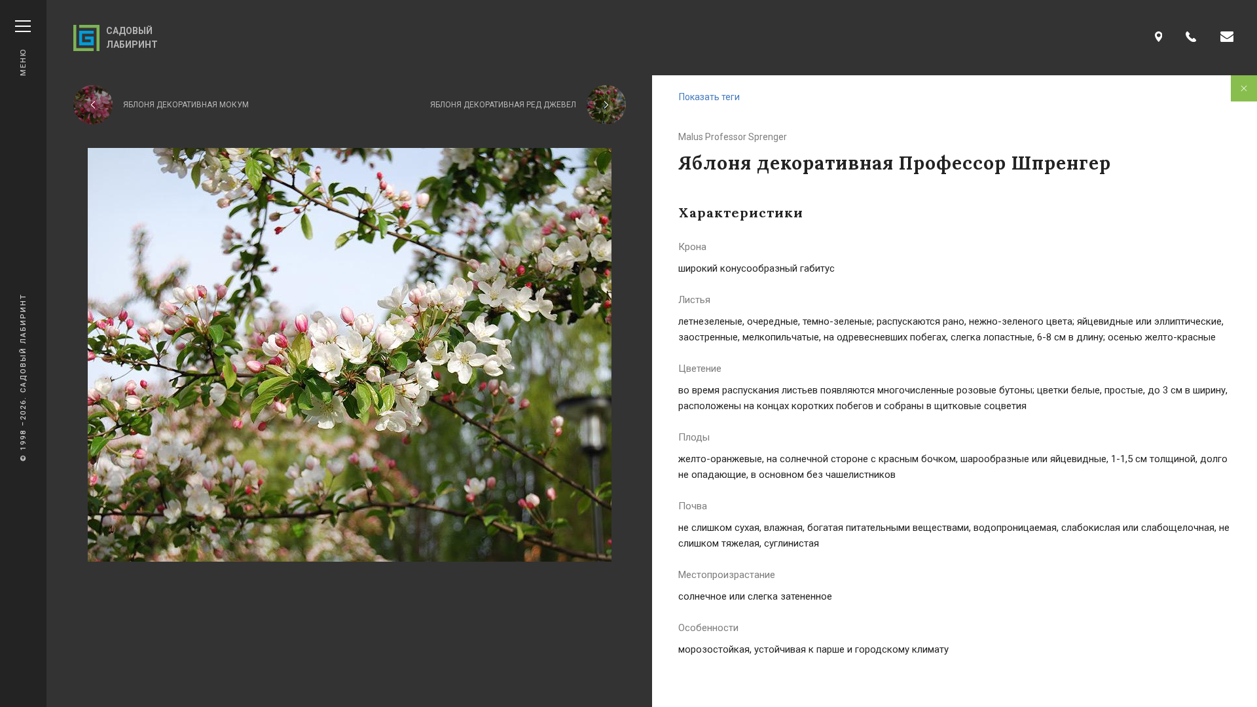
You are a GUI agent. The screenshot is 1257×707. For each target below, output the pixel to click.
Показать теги (709, 97)
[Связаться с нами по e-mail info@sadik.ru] (1227, 37)
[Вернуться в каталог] (1244, 88)
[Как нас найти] (1158, 37)
